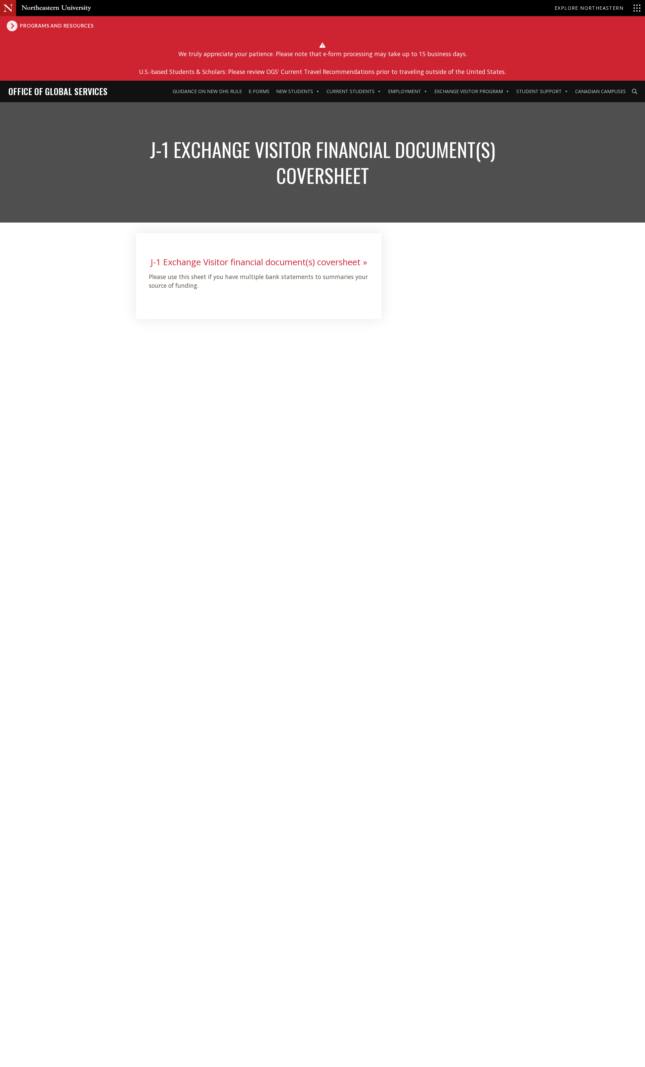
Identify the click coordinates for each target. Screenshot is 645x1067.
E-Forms (259, 91)
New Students (294, 91)
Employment (404, 91)
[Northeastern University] (56, 8)
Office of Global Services (58, 91)
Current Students (351, 91)
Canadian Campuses (600, 91)
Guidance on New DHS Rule (207, 91)
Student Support (539, 91)
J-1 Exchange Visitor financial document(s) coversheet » (258, 262)
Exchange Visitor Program (468, 91)
